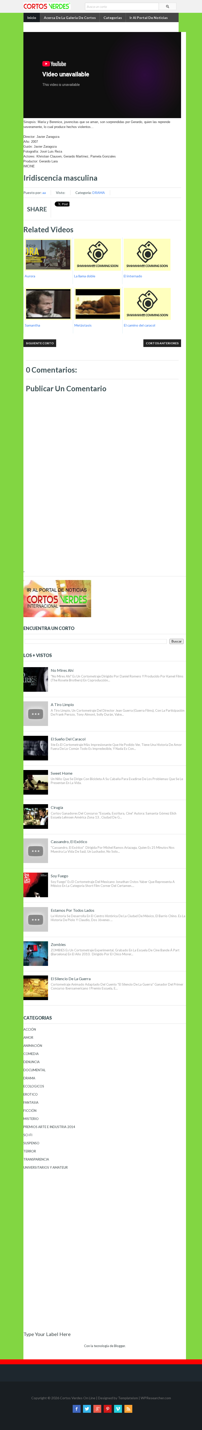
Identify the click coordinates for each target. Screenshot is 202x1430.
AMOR (28, 1037)
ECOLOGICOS (33, 1086)
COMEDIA (31, 1054)
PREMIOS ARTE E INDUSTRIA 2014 (49, 1127)
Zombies (58, 944)
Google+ (97, 1409)
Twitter (87, 1409)
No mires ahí (62, 670)
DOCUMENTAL (34, 1070)
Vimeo (118, 1409)
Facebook (77, 1409)
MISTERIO (31, 1119)
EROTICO (30, 1094)
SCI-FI (27, 1135)
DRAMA (98, 192)
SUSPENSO (31, 1143)
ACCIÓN (29, 1029)
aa (44, 192)
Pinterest (108, 1409)
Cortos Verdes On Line (77, 1398)
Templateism (128, 1398)
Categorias (112, 18)
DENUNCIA (31, 1062)
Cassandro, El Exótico (69, 841)
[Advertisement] (102, 531)
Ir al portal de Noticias (149, 18)
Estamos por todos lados (72, 910)
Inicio (31, 18)
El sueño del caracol (68, 739)
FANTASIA (30, 1102)
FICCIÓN (29, 1111)
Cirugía (57, 807)
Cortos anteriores (162, 343)
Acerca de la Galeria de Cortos (70, 18)
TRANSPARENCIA (36, 1159)
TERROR (29, 1151)
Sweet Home (61, 773)
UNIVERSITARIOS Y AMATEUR (45, 1167)
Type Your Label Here (47, 1334)
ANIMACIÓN (32, 1046)
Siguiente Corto (40, 343)
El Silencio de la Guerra (71, 978)
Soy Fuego (59, 875)
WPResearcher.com (156, 1398)
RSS (128, 1409)
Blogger (119, 1346)
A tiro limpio (62, 704)
